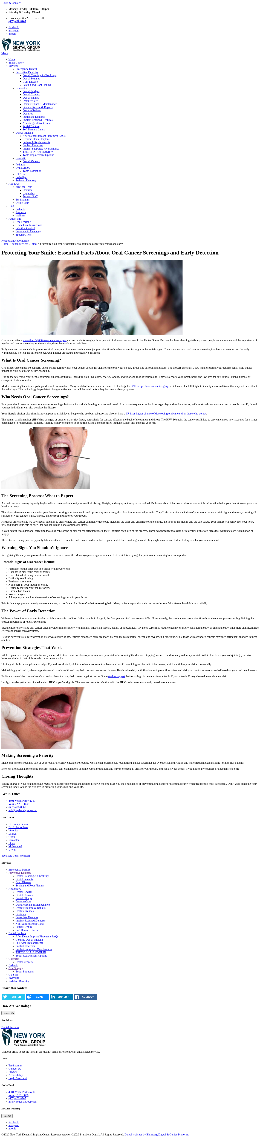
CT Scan (20, 174)
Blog (11, 205)
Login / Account (17, 1078)
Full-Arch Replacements (36, 142)
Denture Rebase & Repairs (38, 107)
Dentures (28, 113)
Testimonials (23, 199)
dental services (20, 243)
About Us (13, 183)
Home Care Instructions (29, 225)
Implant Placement (33, 145)
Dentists (27, 189)
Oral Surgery (23, 167)
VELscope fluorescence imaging (150, 386)
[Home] (20, 50)
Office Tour (22, 202)
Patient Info (14, 218)
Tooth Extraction (32, 170)
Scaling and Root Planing (37, 84)
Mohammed (15, 846)
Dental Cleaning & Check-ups (39, 75)
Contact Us (14, 1068)
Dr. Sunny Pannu (18, 824)
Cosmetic (21, 158)
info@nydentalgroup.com (22, 810)
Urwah (12, 849)
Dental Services (10, 1027)
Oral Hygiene (23, 221)
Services (13, 65)
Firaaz (11, 843)
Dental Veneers (31, 161)
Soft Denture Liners (34, 129)
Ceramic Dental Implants (36, 139)
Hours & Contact (11, 2)
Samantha (13, 840)
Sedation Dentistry (26, 180)
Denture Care (30, 100)
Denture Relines (32, 110)
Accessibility (15, 1075)
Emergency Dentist (26, 68)
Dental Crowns (31, 94)
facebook (13, 27)
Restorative (22, 88)
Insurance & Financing (28, 231)
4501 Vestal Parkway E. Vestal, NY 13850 (21, 802)
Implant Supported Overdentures (41, 148)
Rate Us (7, 1116)
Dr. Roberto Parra (18, 827)
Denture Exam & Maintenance (40, 103)
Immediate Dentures (34, 116)
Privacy (12, 1071)
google (12, 33)
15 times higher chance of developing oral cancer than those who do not (166, 413)
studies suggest (116, 676)
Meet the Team (24, 186)
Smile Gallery (16, 62)
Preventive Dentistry (27, 72)
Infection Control (25, 228)
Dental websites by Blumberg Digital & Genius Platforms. (157, 1134)
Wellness (20, 215)
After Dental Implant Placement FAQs (44, 135)
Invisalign (21, 177)
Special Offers (23, 234)
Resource (21, 212)
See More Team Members (15, 855)
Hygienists (28, 193)
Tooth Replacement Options (38, 154)
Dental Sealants (31, 78)
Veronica (13, 830)
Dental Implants (24, 132)
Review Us (8, 1013)
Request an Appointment (15, 240)
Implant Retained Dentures (38, 119)
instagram (13, 30)
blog (34, 243)
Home (11, 59)
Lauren (12, 833)
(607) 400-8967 (17, 807)
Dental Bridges (31, 91)
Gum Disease (30, 81)
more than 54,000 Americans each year (45, 340)
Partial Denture (31, 126)
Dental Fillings (31, 97)
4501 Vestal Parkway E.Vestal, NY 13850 (21, 1094)
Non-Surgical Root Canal (37, 123)
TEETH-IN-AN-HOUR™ (38, 151)
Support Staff (30, 196)
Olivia (11, 836)
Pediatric (20, 164)
